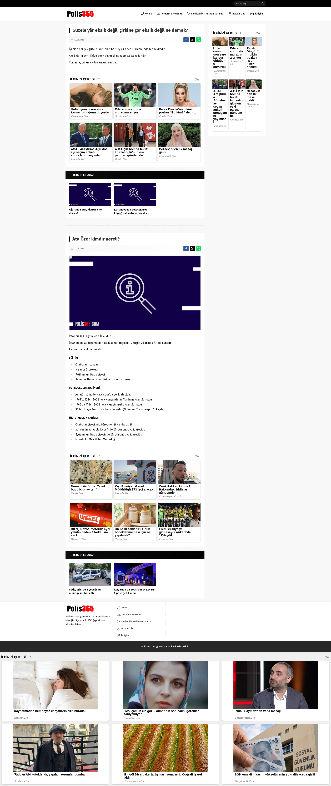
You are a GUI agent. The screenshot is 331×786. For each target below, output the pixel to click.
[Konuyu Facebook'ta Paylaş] (186, 39)
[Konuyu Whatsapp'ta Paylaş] (198, 39)
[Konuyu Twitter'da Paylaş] (192, 39)
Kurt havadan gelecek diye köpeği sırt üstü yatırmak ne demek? (131, 213)
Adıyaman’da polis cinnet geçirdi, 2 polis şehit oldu (134, 591)
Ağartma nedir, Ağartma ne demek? (85, 211)
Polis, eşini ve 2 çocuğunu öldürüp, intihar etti (85, 591)
